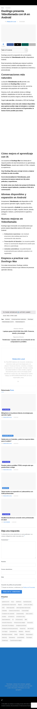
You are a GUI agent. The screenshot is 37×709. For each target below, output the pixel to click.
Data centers (29, 613)
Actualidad (8, 7)
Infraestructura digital (19, 622)
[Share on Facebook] (10, 44)
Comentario (5, 540)
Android (7, 319)
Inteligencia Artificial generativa (10, 628)
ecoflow (4, 616)
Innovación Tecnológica (8, 625)
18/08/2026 (15, 469)
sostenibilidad (20, 637)
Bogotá (20, 604)
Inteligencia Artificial (21, 625)
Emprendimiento (6, 619)
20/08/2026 (15, 443)
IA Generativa (19, 619)
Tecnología (29, 637)
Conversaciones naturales (19, 319)
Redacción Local (11, 21)
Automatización (27, 601)
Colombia (4, 610)
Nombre (3, 561)
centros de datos (28, 604)
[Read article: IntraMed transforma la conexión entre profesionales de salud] (18, 507)
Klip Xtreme (30, 628)
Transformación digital (15, 640)
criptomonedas (20, 613)
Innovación (30, 622)
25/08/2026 (15, 417)
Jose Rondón (6, 522)
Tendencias (5, 640)
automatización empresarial (9, 604)
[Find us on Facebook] (8, 700)
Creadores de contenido (8, 613)
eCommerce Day (21, 616)
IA (12, 619)
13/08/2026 (13, 522)
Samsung (4, 637)
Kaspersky (22, 628)
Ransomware (29, 634)
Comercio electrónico (14, 610)
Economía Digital (8, 435)
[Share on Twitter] (17, 44)
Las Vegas (4, 631)
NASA (16, 634)
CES (3, 607)
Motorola (27, 631)
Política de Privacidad (29, 587)
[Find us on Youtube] (4, 700)
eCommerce (11, 616)
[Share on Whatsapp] (25, 44)
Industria (5, 488)
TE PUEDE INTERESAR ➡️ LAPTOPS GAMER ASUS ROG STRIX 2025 (16, 313)
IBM (26, 619)
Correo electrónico (6, 569)
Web (2, 577)
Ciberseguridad (10, 607)
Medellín (21, 631)
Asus (12, 601)
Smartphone (12, 637)
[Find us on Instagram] (6, 700)
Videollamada (14, 201)
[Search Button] (35, 2)
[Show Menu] (2, 2)
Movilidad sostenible (7, 634)
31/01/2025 (22, 21)
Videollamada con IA (8, 321)
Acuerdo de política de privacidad (11, 584)
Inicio (2, 7)
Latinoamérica (13, 631)
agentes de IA (5, 601)
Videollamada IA (20, 321)
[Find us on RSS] (10, 700)
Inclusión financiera (7, 622)
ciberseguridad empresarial (23, 607)
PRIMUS (22, 634)
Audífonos (18, 601)
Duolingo (30, 319)
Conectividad (25, 610)
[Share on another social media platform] (32, 44)
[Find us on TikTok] (1, 700)
